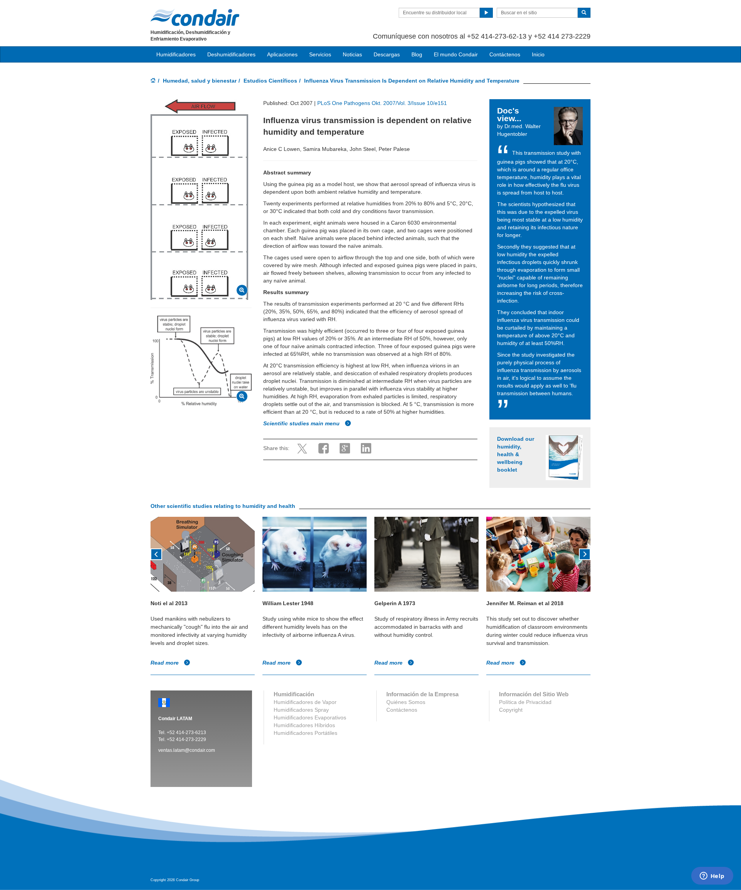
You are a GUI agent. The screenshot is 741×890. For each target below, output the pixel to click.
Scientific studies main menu (302, 423)
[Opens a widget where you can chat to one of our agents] (712, 876)
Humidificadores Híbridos (304, 725)
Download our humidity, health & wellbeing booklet (515, 454)
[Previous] (156, 553)
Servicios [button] (320, 54)
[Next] (584, 553)
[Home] (153, 81)
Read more (165, 663)
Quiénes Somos (405, 702)
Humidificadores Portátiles (305, 733)
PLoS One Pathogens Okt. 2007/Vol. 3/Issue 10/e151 (382, 103)
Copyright (511, 710)
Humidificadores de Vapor (305, 702)
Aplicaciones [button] (282, 54)
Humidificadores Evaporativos (310, 717)
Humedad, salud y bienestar (200, 81)
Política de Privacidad (525, 702)
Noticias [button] (352, 54)
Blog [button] (416, 54)
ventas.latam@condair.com (186, 750)
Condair (195, 17)
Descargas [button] (387, 54)
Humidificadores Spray (301, 710)
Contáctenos (504, 54)
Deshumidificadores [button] (231, 54)
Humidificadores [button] (176, 54)
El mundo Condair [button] (456, 54)
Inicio (538, 54)
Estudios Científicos (270, 81)
